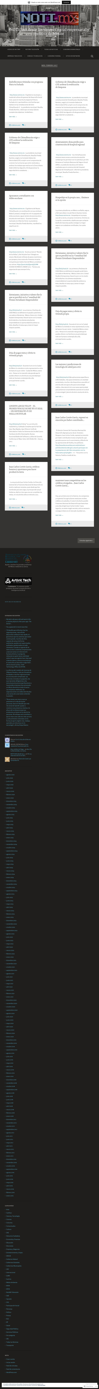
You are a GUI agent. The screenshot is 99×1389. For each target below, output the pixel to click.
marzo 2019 (10, 1070)
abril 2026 (9, 788)
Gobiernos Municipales (71, 49)
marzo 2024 (10, 871)
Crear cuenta (10, 1359)
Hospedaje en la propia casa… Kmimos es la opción (72, 199)
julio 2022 (9, 937)
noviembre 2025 (11, 804)
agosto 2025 (10, 814)
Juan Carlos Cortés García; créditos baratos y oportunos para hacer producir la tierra (24, 469)
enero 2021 (9, 997)
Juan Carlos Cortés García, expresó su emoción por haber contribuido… (71, 419)
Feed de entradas (11, 1366)
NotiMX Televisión (32, 49)
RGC (7, 1319)
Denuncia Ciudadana (13, 1236)
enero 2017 (9, 1156)
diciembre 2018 (11, 1080)
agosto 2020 (10, 1013)
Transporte (10, 1345)
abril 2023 (9, 907)
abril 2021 (9, 987)
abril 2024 (9, 867)
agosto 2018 (10, 1093)
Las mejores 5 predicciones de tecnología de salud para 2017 (68, 365)
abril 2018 (9, 1106)
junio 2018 (9, 1099)
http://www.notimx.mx (17, 95)
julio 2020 (9, 1017)
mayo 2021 (9, 983)
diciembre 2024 (11, 841)
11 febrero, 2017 (62, 241)
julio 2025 (9, 818)
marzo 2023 (10, 910)
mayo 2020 (10, 1023)
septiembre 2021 (11, 970)
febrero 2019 (10, 1073)
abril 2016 (9, 1186)
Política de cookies (41, 1385)
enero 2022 (10, 957)
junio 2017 (9, 1139)
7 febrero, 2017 (15, 507)
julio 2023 (9, 897)
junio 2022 (9, 940)
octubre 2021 (10, 967)
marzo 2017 (10, 1149)
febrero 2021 (10, 993)
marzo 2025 (10, 831)
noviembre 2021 (11, 963)
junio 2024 (9, 861)
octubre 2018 (10, 1086)
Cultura (8, 1229)
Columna (9, 1222)
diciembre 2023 (11, 881)
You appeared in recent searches (17, 627)
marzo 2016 (10, 1189)
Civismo (9, 1219)
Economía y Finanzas (13, 1239)
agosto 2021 (10, 973)
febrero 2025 (10, 834)
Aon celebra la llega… (18, 749)
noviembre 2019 (11, 1043)
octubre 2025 (10, 808)
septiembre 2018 (11, 1089)
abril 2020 (9, 1026)
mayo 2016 (9, 1182)
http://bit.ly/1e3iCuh (61, 268)
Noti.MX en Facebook (13, 602)
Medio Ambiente (11, 1282)
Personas (9, 1309)
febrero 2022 (10, 954)
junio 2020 (9, 1020)
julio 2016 (9, 1176)
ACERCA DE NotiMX (14, 49)
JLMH (8, 1276)
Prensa (8, 1315)
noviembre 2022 (11, 924)
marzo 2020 (10, 1030)
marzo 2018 (10, 1109)
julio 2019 (9, 1056)
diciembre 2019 (11, 1040)
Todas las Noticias (51, 49)
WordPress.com (11, 1372)
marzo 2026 (10, 791)
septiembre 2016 (11, 1169)
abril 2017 (9, 1146)
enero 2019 (9, 1076)
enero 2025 (10, 837)
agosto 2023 (10, 894)
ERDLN (8, 1256)
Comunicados (10, 1226)
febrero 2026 (10, 794)
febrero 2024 (10, 874)
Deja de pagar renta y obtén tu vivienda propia (68, 312)
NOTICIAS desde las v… (18, 754)
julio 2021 (9, 977)
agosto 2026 (10, 775)
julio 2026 (9, 778)
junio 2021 (9, 980)
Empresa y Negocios (15, 56)
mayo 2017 (9, 1143)
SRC (7, 1339)
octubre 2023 (10, 887)
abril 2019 (9, 1066)
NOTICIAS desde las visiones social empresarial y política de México (49, 31)
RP (7, 1322)
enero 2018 (9, 1116)
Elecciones (9, 1246)
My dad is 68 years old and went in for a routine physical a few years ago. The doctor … (18, 621)
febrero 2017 (10, 1152)
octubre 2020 (10, 1007)
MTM (8, 1286)
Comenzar (66, 2)
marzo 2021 (10, 990)
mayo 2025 (9, 824)
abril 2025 (9, 828)
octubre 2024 (10, 847)
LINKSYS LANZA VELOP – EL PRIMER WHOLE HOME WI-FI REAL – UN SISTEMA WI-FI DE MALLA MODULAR (26, 409)
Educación (9, 1242)
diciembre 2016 (11, 1159)
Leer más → (13, 116)
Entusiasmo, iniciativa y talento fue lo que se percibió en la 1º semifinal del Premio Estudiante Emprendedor (71, 255)
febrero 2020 (10, 1033)
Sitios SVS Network (73, 56)
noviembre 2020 (11, 1003)
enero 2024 (10, 877)
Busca (92, 56)
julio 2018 (9, 1096)
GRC (7, 1269)
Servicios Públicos (12, 1332)
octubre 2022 (10, 927)
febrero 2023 (10, 914)
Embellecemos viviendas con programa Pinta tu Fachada (26, 83)
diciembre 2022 (11, 920)
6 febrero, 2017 (62, 524)
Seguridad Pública (12, 1329)
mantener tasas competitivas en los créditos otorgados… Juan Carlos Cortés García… (70, 483)
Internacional (10, 1272)
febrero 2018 (10, 1113)
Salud (8, 1325)
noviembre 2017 (11, 1123)
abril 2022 (9, 947)
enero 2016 (9, 1196)
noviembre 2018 (11, 1083)
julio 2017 (9, 1136)
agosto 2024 (10, 854)
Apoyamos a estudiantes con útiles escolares (21, 197)
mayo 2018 (9, 1103)
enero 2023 (10, 917)
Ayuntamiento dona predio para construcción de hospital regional (70, 143)
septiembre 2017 (11, 1129)
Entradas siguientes (86, 540)
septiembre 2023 (11, 891)
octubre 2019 (10, 1046)
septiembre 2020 (11, 1010)
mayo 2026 (9, 784)
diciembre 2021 (11, 960)
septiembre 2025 (11, 811)
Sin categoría (10, 1335)
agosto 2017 (10, 1133)
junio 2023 (9, 900)
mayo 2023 (9, 904)
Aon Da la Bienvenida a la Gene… (21, 750)
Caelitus (9, 1213)
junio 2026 (9, 781)
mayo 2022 (9, 944)
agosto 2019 (10, 1053)
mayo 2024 (9, 864)
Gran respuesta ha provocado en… (20, 745)
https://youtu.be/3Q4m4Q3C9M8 (27, 264)
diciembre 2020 (11, 1000)
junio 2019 (9, 1060)
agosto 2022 (10, 934)
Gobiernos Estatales (13, 1262)
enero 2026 (10, 798)
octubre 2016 (10, 1166)
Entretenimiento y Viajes (14, 1252)
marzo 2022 (10, 950)
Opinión (9, 1299)
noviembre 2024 (11, 844)
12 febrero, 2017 (15, 125)
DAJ (7, 1232)
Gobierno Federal (54, 56)
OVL (7, 1302)
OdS (7, 1296)
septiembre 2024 (11, 851)
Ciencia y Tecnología (34, 56)
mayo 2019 (9, 1063)
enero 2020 (10, 1036)
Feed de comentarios (13, 1369)
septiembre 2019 (11, 1050)
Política (8, 1312)
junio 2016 (9, 1179)
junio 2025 (9, 821)
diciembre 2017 (11, 1119)
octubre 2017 (10, 1126)
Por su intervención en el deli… (21, 754)
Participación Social (12, 1305)
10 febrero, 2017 (62, 299)
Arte (7, 1209)
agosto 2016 (10, 1172)
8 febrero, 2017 (62, 468)
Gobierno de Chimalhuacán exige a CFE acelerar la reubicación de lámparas (70, 84)
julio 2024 (9, 857)
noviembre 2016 (11, 1162)
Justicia (8, 1279)
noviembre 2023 (11, 884)
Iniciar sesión (10, 1362)
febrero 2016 (10, 1192)
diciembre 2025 (11, 801)
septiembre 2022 (11, 930)
